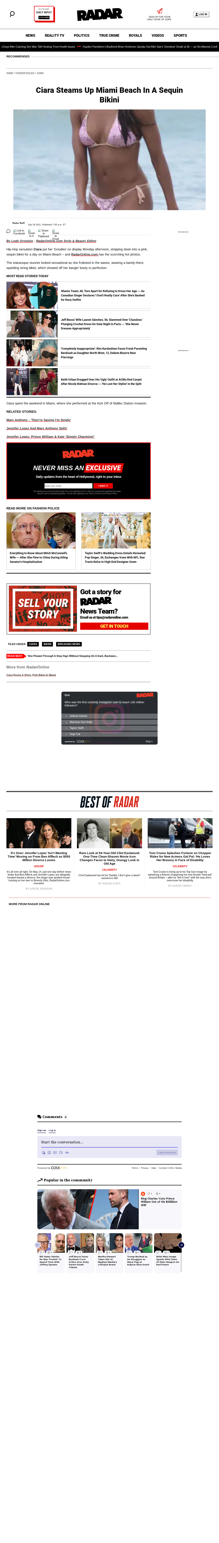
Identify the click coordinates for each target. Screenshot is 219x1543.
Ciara (40, 73)
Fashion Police (25, 73)
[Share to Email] (55, 231)
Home (9, 73)
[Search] (12, 16)
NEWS (30, 36)
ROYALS (135, 36)
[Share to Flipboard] (43, 231)
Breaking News (69, 644)
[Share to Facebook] (19, 231)
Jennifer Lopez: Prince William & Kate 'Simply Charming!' (50, 436)
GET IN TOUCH (114, 626)
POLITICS (81, 36)
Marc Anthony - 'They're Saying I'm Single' (38, 420)
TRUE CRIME (109, 36)
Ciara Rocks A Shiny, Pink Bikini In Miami (31, 675)
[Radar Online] (100, 14)
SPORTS (180, 36)
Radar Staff (19, 223)
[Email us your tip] (44, 21)
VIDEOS (158, 36)
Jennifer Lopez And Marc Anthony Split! (36, 428)
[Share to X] (31, 231)
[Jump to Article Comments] (8, 231)
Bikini (47, 644)
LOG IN (203, 14)
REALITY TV (54, 36)
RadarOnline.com (85, 254)
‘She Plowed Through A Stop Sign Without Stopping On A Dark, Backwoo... (72, 656)
